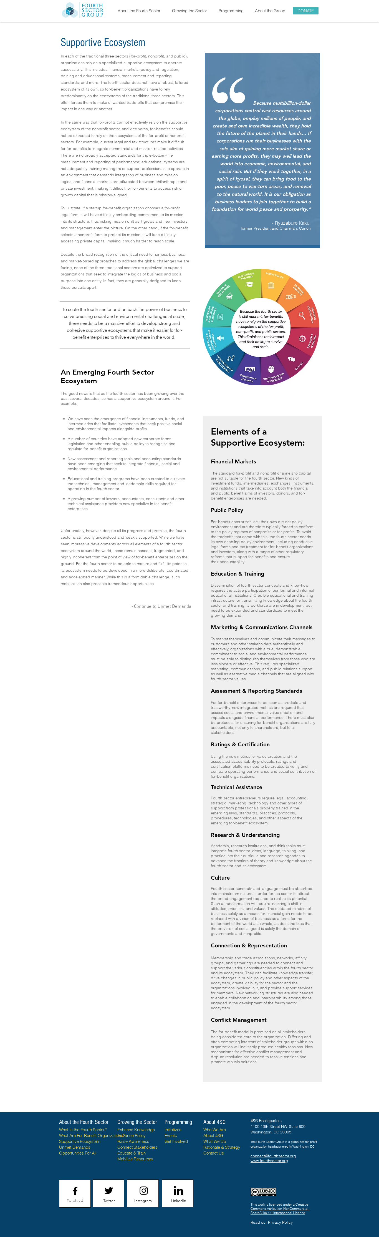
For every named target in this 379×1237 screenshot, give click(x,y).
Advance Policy (131, 1135)
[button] (139, 10)
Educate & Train (131, 1153)
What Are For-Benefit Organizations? (92, 1135)
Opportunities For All (77, 1153)
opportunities (141, 583)
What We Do (214, 1141)
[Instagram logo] (143, 1190)
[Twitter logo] (108, 1190)
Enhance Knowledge (136, 1129)
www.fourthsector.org (269, 1160)
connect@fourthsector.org (273, 1155)
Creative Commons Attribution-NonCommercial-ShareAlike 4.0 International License (280, 1208)
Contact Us (213, 1153)
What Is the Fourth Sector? (83, 1129)
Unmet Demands (74, 1147)
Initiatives (173, 1129)
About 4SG (213, 1135)
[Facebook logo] (75, 1190)
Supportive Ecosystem (79, 1141)
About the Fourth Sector (84, 1122)
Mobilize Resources (135, 1158)
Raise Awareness (133, 1141)
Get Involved (176, 1141)
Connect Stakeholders (137, 1147)
